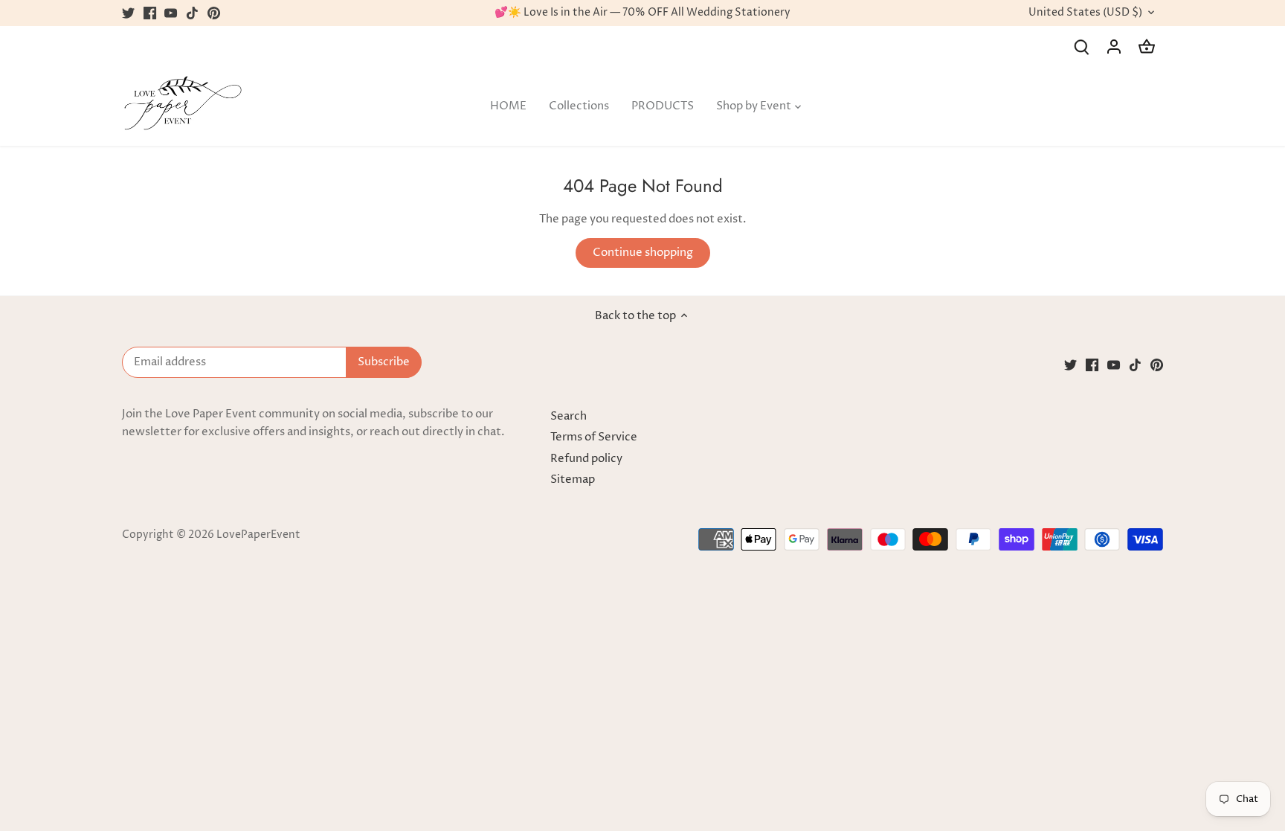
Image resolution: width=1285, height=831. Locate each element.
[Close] (1253, 570)
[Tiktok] (1111, 758)
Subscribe (1200, 712)
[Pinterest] (1133, 758)
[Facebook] (1068, 758)
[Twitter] (1046, 758)
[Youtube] (1089, 758)
